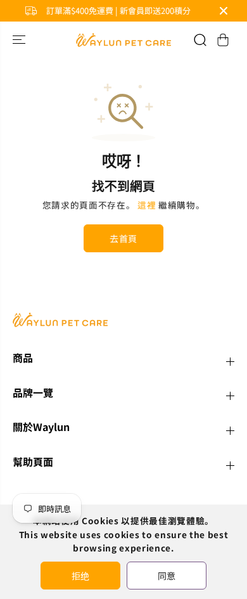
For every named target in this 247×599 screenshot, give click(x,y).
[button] (20, 40)
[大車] (223, 40)
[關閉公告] (223, 11)
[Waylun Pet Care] (123, 40)
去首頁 (123, 238)
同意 (166, 575)
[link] (123, 319)
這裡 (146, 204)
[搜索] (200, 40)
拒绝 (80, 575)
